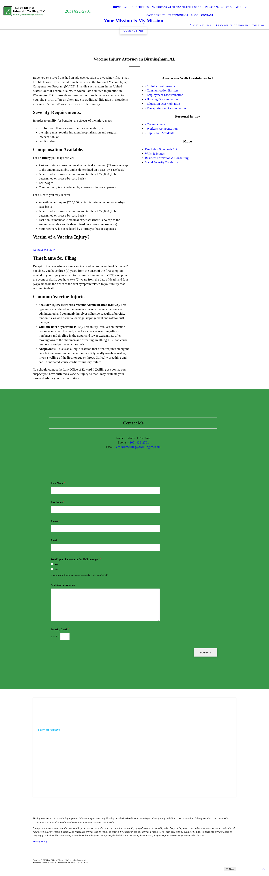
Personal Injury (217, 7)
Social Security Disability (161, 162)
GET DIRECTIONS (50, 730)
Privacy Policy (40, 841)
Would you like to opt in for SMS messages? (76, 559)
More (239, 7)
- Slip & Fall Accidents (159, 133)
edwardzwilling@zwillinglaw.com (138, 447)
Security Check (60, 629)
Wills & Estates (155, 153)
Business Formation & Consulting (167, 158)
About (128, 7)
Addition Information (63, 585)
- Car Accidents (155, 124)
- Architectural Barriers (160, 86)
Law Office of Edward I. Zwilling (241, 25)
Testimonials (178, 15)
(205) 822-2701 (138, 442)
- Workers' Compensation (161, 128)
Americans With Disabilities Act (175, 7)
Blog (194, 15)
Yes (56, 564)
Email (55, 540)
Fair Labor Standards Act (161, 149)
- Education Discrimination (162, 103)
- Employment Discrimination (164, 95)
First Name (58, 483)
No (56, 569)
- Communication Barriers (162, 90)
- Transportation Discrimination (165, 108)
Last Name (57, 502)
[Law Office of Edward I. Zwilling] (24, 11)
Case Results (155, 15)
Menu (231, 869)
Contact (207, 15)
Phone (55, 521)
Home (117, 7)
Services (142, 7)
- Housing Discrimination (161, 99)
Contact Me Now (44, 249)
